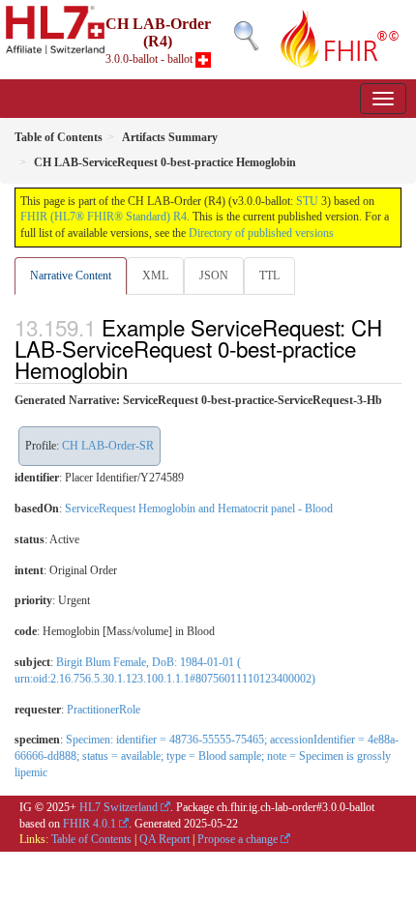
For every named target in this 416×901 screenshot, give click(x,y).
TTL (269, 275)
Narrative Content (70, 275)
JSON (213, 275)
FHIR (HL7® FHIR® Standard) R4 (103, 216)
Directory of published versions (261, 233)
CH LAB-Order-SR (108, 445)
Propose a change (237, 839)
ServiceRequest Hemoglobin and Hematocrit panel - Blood (199, 508)
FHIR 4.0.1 (89, 823)
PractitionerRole (103, 709)
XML (155, 275)
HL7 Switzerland (118, 807)
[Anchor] (138, 369)
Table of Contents (91, 839)
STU (307, 201)
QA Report (164, 839)
